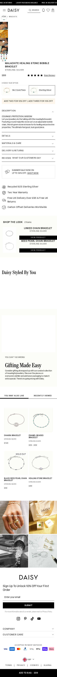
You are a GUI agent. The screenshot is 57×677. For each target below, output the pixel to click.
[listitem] (28, 116)
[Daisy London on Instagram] (18, 619)
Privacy (21, 665)
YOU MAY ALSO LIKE (14, 396)
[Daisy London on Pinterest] (25, 619)
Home (4, 16)
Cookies (34, 665)
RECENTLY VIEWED (43, 396)
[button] (53, 10)
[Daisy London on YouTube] (39, 618)
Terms (8, 665)
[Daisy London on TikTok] (32, 619)
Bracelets (13, 16)
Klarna (48, 665)
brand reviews (49, 75)
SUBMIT (28, 605)
